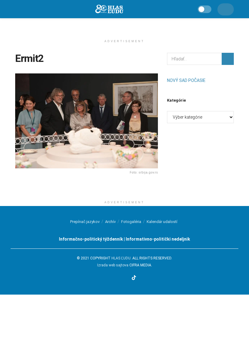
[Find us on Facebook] (111, 278)
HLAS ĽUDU (121, 258)
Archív (110, 221)
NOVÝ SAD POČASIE (186, 80)
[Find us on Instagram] (118, 278)
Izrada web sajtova (112, 265)
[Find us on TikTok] (134, 278)
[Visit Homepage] (109, 9)
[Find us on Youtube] (126, 278)
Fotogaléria (131, 221)
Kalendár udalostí (162, 221)
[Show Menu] (17, 9)
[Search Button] (228, 59)
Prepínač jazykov (85, 221)
